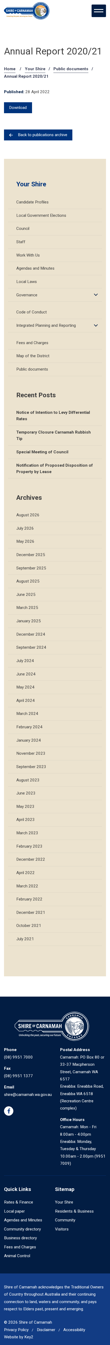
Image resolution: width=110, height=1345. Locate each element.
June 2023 (26, 793)
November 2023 (30, 753)
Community (65, 1220)
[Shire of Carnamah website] (26, 10)
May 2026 (25, 541)
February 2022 (29, 899)
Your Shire (35, 68)
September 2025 (31, 568)
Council (22, 228)
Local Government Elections (41, 215)
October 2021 (28, 925)
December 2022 (30, 859)
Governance (26, 295)
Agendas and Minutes (35, 268)
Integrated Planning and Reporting (46, 325)
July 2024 (25, 660)
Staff (20, 241)
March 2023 (27, 833)
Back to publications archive (42, 134)
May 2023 (25, 806)
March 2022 (27, 886)
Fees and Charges (32, 342)
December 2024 (30, 634)
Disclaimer (46, 1329)
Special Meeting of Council (42, 452)
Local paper (14, 1211)
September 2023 (31, 766)
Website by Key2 (18, 1337)
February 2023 (29, 846)
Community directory (22, 1229)
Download (18, 107)
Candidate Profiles (32, 202)
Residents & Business (74, 1211)
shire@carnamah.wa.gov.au (28, 1094)
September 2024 (31, 647)
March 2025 (27, 607)
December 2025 (30, 554)
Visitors (62, 1229)
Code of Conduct (31, 312)
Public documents (70, 68)
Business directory (20, 1238)
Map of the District (32, 355)
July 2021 (25, 939)
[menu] (99, 11)
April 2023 (25, 819)
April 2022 (25, 872)
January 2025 (28, 621)
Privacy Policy (16, 1329)
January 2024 (28, 740)
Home (9, 68)
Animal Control (17, 1255)
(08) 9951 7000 (18, 1057)
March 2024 (27, 713)
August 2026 (28, 515)
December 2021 (30, 912)
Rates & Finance (18, 1202)
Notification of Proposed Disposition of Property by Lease (54, 468)
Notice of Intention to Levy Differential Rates (53, 415)
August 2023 (28, 780)
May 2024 (25, 687)
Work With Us (28, 255)
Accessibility (74, 1329)
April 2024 (25, 700)
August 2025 (28, 581)
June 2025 (26, 594)
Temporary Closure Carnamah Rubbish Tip (53, 435)
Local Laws (26, 281)
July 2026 (25, 528)
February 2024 (29, 727)
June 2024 (26, 674)
